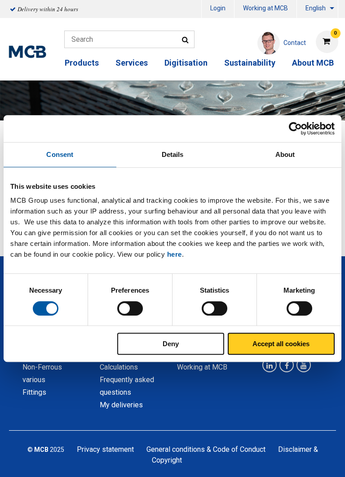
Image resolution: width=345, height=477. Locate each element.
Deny (171, 344)
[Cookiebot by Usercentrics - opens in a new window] (295, 128)
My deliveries (121, 405)
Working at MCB (265, 8)
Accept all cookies (281, 344)
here (174, 254)
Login (218, 8)
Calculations (119, 367)
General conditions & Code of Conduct (205, 449)
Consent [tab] (59, 154)
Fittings (34, 392)
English (315, 8)
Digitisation (186, 62)
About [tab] (285, 154)
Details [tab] (173, 154)
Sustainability (249, 62)
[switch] (130, 308)
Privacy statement (105, 449)
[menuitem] (217, 9)
